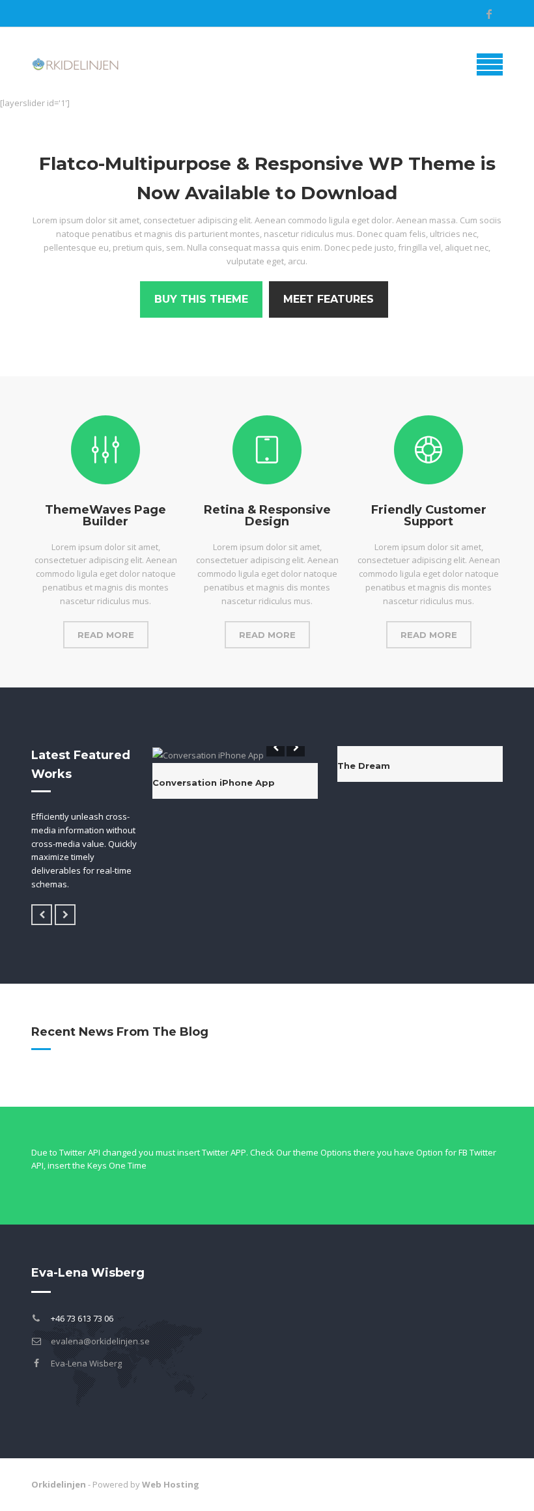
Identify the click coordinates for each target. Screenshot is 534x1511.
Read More (105, 635)
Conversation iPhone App (213, 782)
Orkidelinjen (58, 1484)
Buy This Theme (201, 299)
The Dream (363, 765)
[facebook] (489, 13)
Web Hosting (170, 1484)
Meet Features (328, 299)
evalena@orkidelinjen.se (100, 1341)
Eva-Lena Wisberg (86, 1363)
